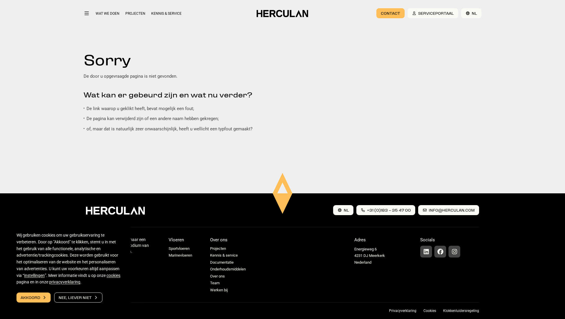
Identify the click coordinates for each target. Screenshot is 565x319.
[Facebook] (440, 251)
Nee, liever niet (75, 297)
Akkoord (30, 297)
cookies (113, 275)
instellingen (34, 275)
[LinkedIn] (426, 251)
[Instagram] (454, 251)
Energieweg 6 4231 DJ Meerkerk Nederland (369, 256)
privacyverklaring (64, 282)
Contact (390, 13)
